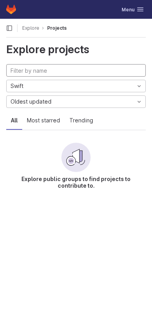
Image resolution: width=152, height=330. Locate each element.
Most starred (43, 120)
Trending (81, 120)
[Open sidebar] (9, 28)
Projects (57, 28)
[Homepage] (11, 9)
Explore (30, 28)
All (14, 120)
